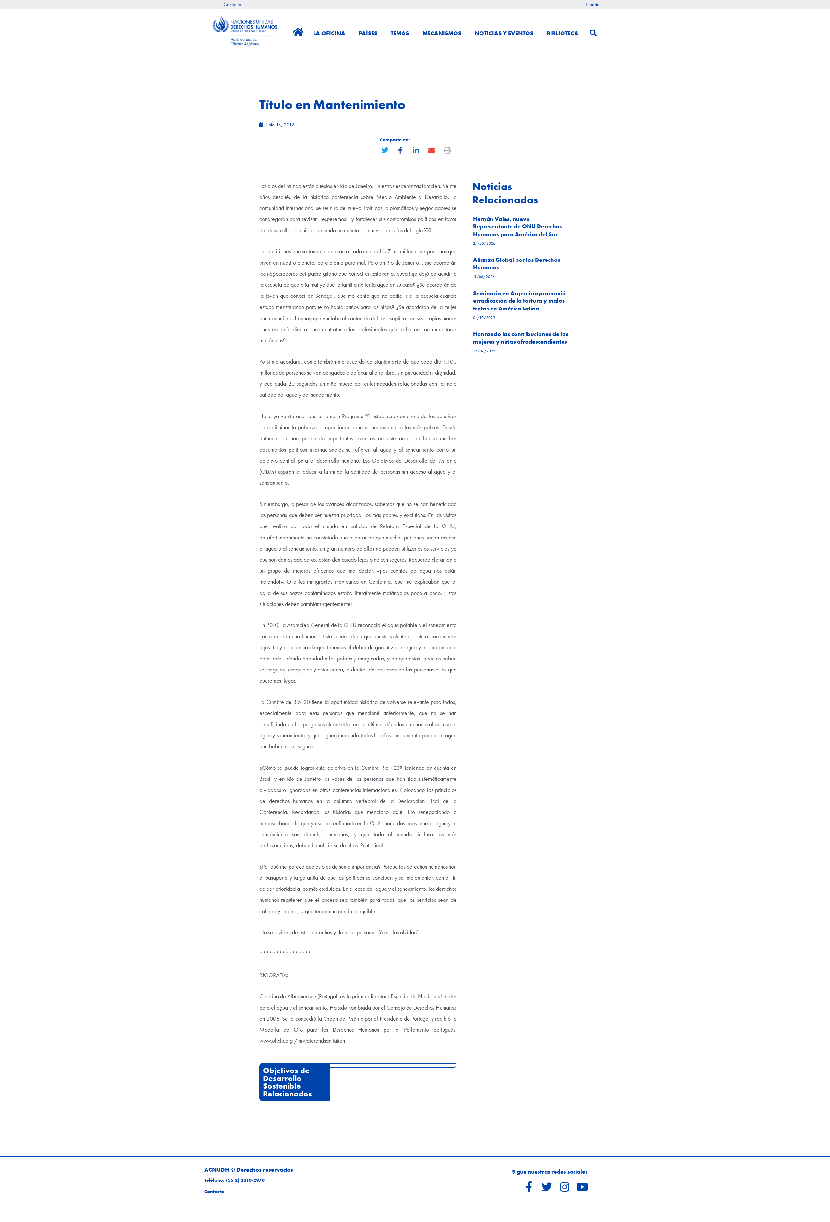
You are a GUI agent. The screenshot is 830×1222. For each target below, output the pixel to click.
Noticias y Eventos (504, 33)
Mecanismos (441, 33)
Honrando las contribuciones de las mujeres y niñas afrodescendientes (520, 337)
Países (368, 33)
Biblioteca (562, 33)
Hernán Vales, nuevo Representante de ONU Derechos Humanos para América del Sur (517, 226)
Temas (400, 33)
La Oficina (329, 33)
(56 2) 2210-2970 (245, 1180)
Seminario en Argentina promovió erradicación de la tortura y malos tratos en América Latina (519, 300)
